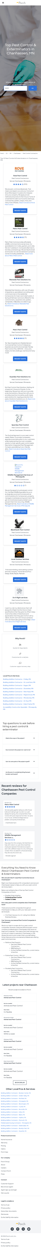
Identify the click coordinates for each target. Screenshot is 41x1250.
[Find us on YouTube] (28, 1229)
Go (33, 88)
